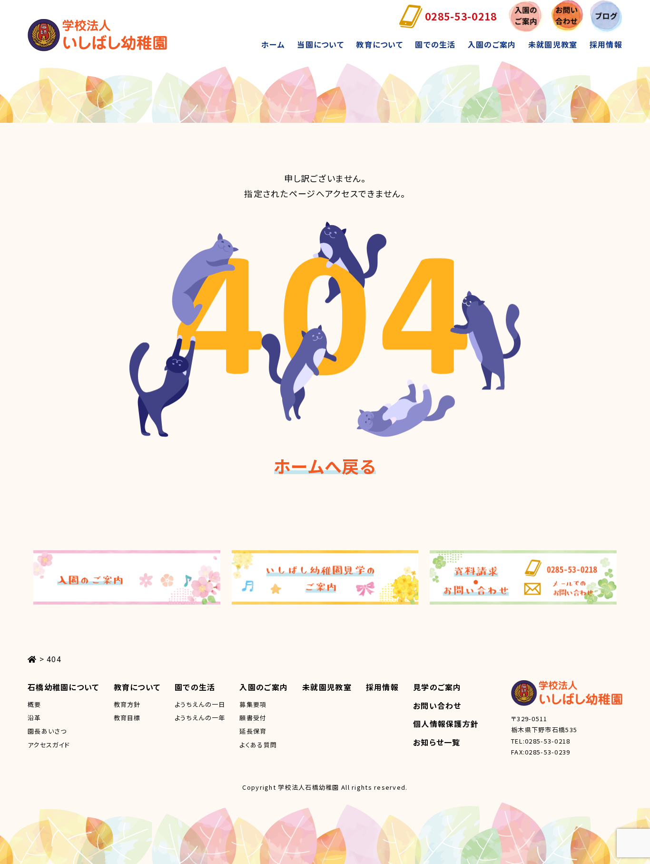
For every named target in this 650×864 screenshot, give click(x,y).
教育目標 (127, 717)
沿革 (34, 717)
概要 (34, 704)
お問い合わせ (437, 705)
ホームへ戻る (325, 465)
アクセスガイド (49, 744)
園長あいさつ (47, 730)
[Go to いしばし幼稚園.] (32, 659)
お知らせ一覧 (437, 742)
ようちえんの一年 (200, 717)
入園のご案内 (492, 44)
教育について (379, 44)
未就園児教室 (553, 44)
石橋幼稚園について (63, 687)
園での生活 (435, 44)
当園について (320, 44)
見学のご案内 (437, 687)
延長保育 (252, 730)
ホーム (273, 44)
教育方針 (127, 704)
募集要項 (252, 704)
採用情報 (606, 44)
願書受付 (252, 717)
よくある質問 (258, 744)
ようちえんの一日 (200, 704)
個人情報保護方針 (446, 723)
